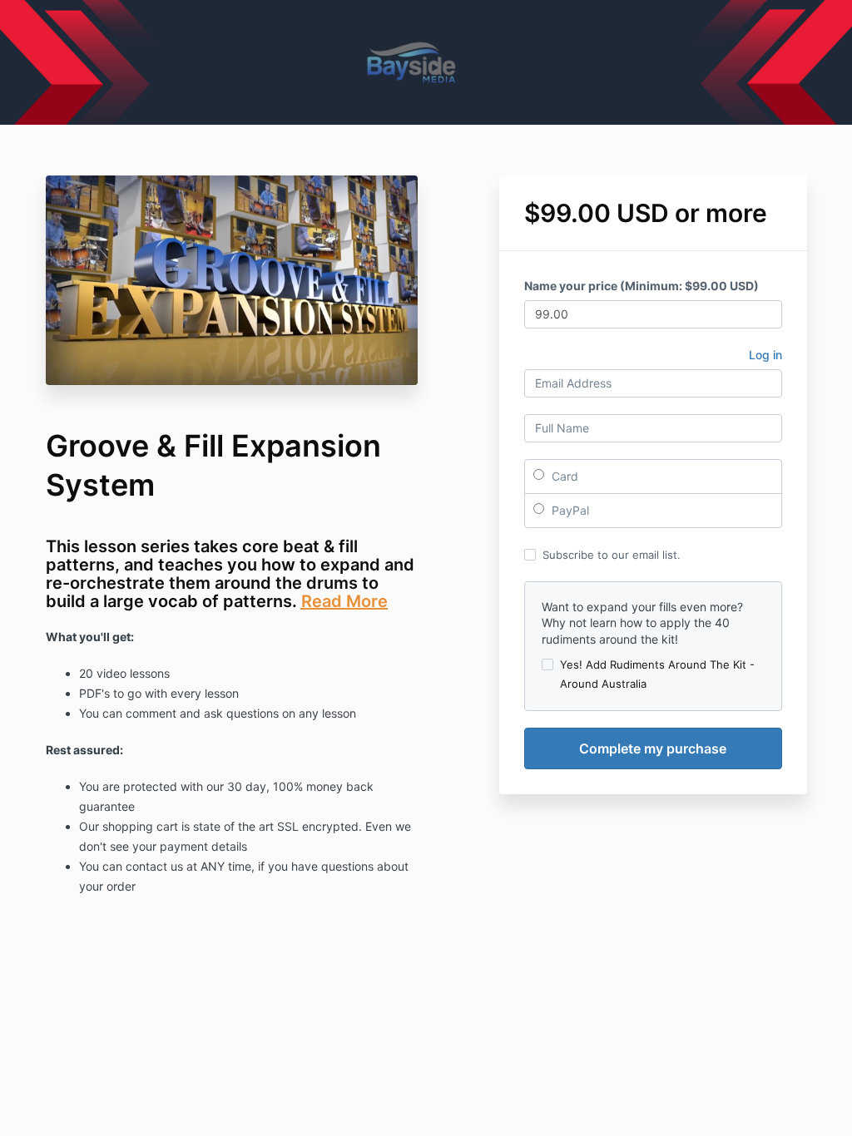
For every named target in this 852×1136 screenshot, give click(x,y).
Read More (344, 601)
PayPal (568, 510)
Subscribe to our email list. (611, 554)
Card (563, 476)
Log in (765, 355)
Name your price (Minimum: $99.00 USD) (641, 286)
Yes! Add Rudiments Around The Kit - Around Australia (657, 673)
